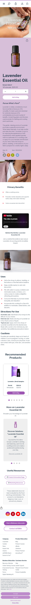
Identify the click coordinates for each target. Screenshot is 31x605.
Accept (15, 594)
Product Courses (20, 544)
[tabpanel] (15, 380)
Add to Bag (15, 97)
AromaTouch (19, 553)
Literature (18, 548)
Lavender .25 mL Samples (16, 381)
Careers (5, 544)
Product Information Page (16, 477)
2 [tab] (11, 400)
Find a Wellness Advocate (15, 523)
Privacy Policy (15, 602)
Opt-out (15, 597)
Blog (17, 541)
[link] (22, 3)
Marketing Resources (16, 482)
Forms (4, 572)
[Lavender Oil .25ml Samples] (15, 371)
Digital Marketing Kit (8, 574)
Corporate (5, 541)
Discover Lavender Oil (15, 454)
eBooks (17, 546)
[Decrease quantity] (5, 91)
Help (17, 563)
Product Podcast (20, 550)
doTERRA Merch (7, 553)
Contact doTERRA (15, 528)
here (10, 589)
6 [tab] (22, 400)
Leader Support (20, 565)
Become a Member (8, 563)
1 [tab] (9, 400)
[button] (4, 155)
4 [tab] (17, 400)
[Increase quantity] (25, 91)
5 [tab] (19, 400)
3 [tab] (14, 400)
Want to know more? (15, 600)
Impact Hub (6, 548)
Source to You (7, 555)
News (4, 546)
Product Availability (21, 572)
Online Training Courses (9, 565)
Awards (5, 550)
